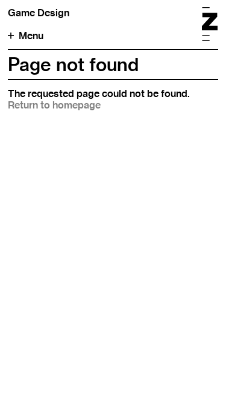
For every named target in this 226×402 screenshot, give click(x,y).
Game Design (38, 13)
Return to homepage (54, 105)
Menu (31, 36)
